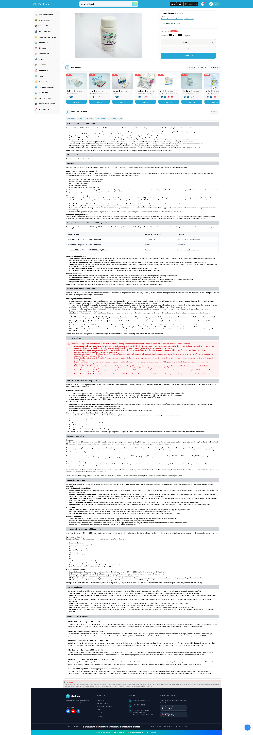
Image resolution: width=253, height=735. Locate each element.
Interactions (112, 118)
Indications (70, 118)
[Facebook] (68, 711)
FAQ (121, 118)
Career (100, 716)
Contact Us (102, 713)
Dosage (80, 118)
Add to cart (188, 56)
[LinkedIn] (78, 711)
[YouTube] (73, 711)
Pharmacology (101, 118)
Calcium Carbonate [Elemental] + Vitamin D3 (177, 19)
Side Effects (89, 118)
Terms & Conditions (105, 707)
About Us (101, 700)
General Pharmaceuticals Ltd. (172, 23)
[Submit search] (135, 4)
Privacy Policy (103, 703)
